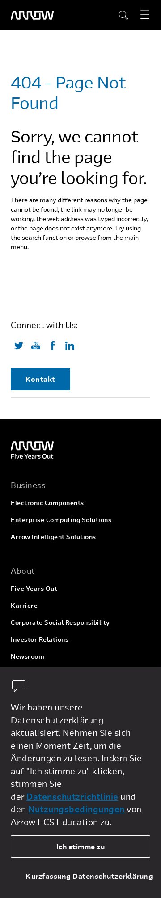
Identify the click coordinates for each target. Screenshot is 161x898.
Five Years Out (34, 588)
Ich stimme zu (80, 846)
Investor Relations (39, 639)
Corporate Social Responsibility (60, 622)
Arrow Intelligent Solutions (53, 536)
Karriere (24, 605)
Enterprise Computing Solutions (61, 519)
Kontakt (40, 379)
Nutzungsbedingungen (76, 808)
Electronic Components (47, 502)
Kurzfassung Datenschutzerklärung (87, 876)
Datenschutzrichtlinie (72, 796)
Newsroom (27, 656)
